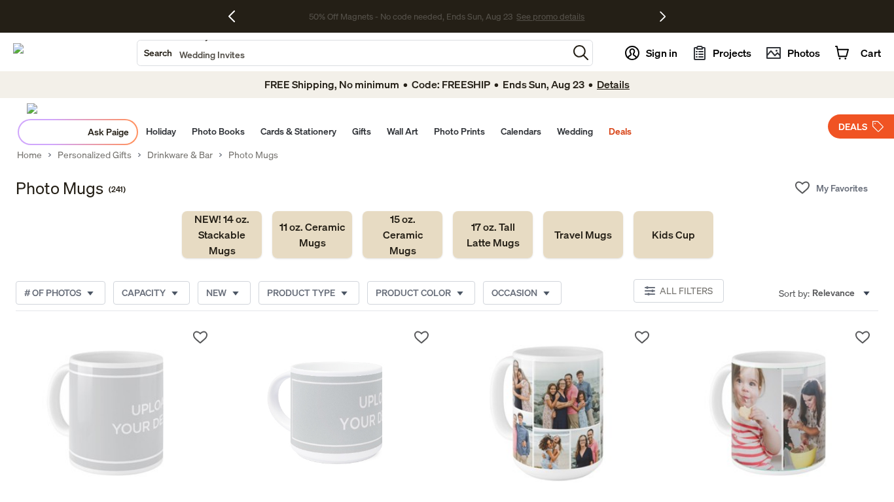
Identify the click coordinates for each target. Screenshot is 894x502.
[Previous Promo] (236, 16)
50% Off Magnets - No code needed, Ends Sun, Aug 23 (410, 16)
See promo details (550, 16)
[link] (222, 234)
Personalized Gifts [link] (95, 154)
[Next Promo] (663, 16)
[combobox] (352, 53)
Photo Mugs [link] (253, 154)
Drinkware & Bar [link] (180, 154)
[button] (580, 52)
